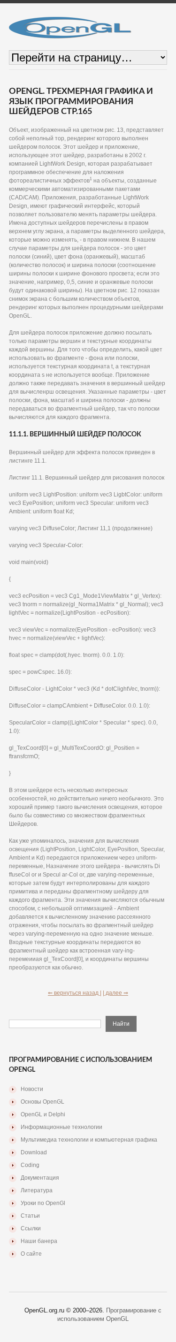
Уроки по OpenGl (43, 1203)
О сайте (31, 1253)
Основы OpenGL (42, 1101)
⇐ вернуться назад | (74, 993)
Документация (40, 1177)
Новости (32, 1089)
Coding (30, 1165)
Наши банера (39, 1241)
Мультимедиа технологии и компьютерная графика (89, 1139)
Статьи (30, 1215)
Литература (37, 1190)
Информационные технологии (61, 1127)
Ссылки (31, 1228)
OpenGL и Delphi (43, 1114)
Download (34, 1152)
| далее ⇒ (115, 993)
